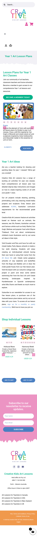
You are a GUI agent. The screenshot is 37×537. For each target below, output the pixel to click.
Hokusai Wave (9, 347)
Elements (7, 147)
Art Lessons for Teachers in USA (13, 498)
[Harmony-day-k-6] (28, 326)
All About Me (7, 258)
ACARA (13, 207)
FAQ (11, 514)
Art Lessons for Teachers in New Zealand (17, 501)
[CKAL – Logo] (18, 10)
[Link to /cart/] (31, 24)
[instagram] (18, 466)
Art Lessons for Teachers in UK (13, 504)
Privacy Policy (31, 514)
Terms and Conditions (19, 514)
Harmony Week (28, 347)
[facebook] (14, 466)
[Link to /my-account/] (26, 24)
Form (5, 125)
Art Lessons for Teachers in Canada (15, 495)
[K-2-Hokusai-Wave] (9, 326)
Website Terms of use (23, 516)
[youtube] (22, 466)
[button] (4, 127)
